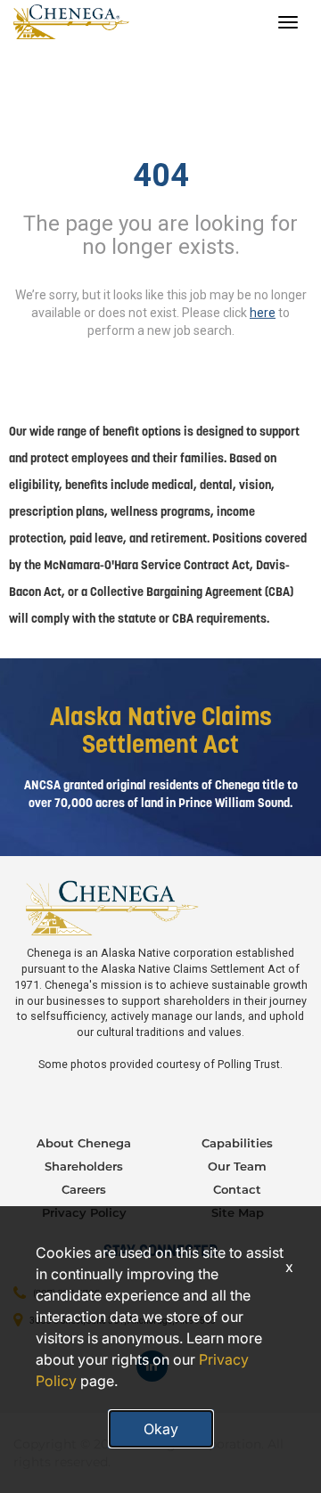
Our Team (237, 1166)
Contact (237, 1189)
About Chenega (84, 1143)
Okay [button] (161, 1429)
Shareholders (84, 1166)
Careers (84, 1189)
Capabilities (237, 1143)
